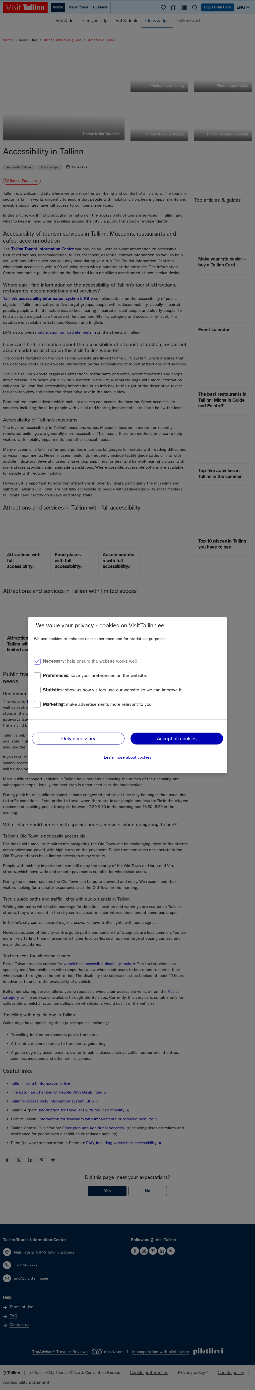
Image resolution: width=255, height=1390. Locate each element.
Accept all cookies (177, 739)
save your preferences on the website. (95, 675)
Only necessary (78, 739)
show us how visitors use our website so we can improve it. (113, 690)
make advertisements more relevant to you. (98, 704)
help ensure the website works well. (90, 661)
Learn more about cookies (127, 757)
